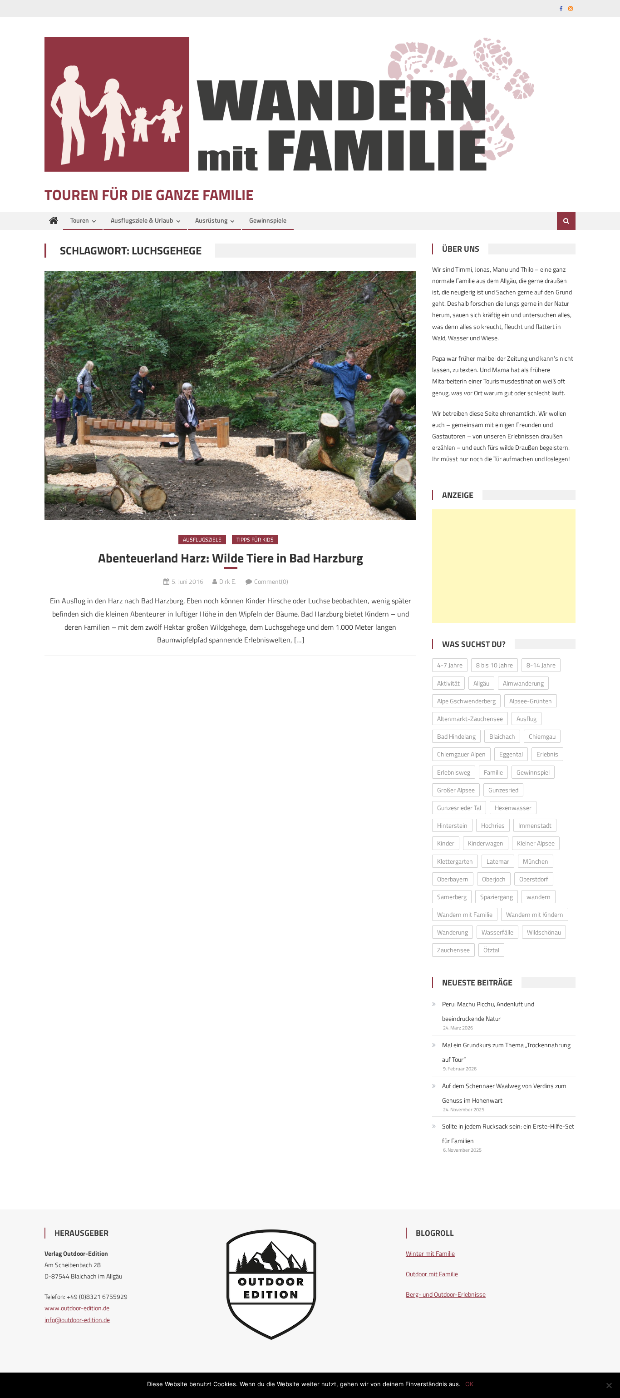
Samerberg (452, 896)
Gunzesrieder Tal (459, 807)
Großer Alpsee (456, 790)
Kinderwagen (485, 843)
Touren (79, 220)
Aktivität (448, 683)
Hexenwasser (513, 807)
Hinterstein (452, 825)
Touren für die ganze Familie (149, 194)
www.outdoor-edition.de (76, 1308)
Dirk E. (227, 581)
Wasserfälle (497, 932)
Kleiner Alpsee (536, 843)
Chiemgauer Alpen (461, 754)
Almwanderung (523, 683)
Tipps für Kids (255, 539)
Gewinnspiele (267, 220)
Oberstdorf (533, 879)
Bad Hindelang (456, 736)
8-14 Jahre (541, 665)
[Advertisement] (504, 566)
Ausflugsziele (202, 539)
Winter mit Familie (430, 1253)
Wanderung (452, 932)
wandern (539, 896)
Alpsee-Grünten (530, 701)
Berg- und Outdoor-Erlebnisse (446, 1294)
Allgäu (481, 683)
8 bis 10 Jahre (494, 665)
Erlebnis (547, 754)
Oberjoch (494, 879)
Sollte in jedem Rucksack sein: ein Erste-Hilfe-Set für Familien (508, 1133)
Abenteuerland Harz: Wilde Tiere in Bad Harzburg (230, 558)
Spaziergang (496, 896)
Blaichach (502, 736)
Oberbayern (452, 879)
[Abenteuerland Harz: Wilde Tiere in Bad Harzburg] (230, 395)
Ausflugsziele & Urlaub (142, 220)
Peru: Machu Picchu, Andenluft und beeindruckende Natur (488, 1011)
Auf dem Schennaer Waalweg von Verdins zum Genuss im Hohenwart (504, 1093)
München (535, 861)
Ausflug (526, 718)
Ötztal (491, 950)
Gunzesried (503, 790)
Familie (493, 772)
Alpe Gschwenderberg (466, 701)
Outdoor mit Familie (432, 1274)
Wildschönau (544, 932)
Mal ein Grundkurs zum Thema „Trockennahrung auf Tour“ (506, 1052)
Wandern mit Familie (464, 914)
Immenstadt (534, 825)
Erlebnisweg (453, 772)
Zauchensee (453, 950)
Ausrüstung (211, 220)
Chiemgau (542, 736)
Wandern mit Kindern (534, 914)
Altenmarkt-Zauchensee (470, 718)
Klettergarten (455, 861)
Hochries (493, 825)
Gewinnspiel (533, 772)
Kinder (445, 843)
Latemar (498, 861)
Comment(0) (271, 581)
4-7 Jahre (450, 665)
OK (469, 1384)
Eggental (511, 754)
